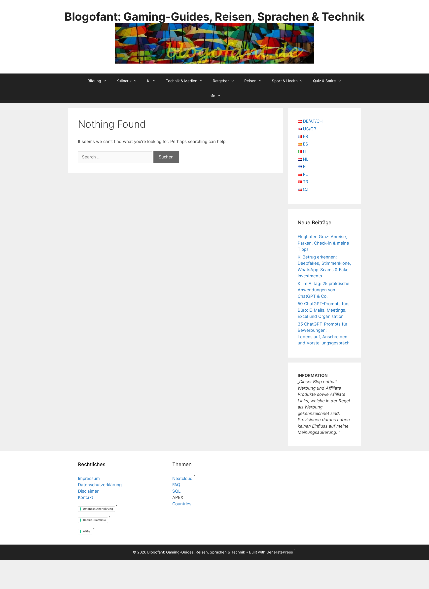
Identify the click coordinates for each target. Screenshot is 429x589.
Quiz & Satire (324, 80)
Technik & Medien (181, 80)
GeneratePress (279, 552)
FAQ (176, 484)
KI (148, 80)
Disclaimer (88, 491)
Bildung (94, 80)
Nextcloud (182, 478)
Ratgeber (221, 80)
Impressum (89, 478)
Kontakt (85, 497)
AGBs (86, 531)
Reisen (250, 80)
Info (212, 95)
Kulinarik (124, 80)
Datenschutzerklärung (100, 484)
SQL (176, 491)
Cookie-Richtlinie (94, 520)
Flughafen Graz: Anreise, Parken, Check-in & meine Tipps (323, 243)
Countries (181, 503)
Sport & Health (285, 80)
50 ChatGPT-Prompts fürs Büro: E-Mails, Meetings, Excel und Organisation (324, 310)
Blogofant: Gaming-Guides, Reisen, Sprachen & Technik (214, 16)
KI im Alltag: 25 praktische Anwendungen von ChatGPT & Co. (323, 290)
